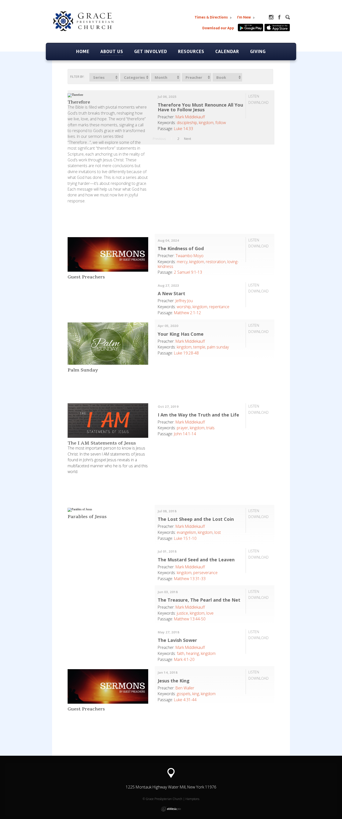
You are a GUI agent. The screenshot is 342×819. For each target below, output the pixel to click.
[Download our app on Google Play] (251, 30)
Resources (191, 52)
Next (187, 138)
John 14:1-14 (185, 434)
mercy (182, 261)
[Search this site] (287, 17)
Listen (253, 96)
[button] (104, 77)
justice (182, 613)
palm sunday (218, 347)
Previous (159, 138)
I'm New (244, 17)
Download (258, 102)
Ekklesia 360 (171, 808)
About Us (111, 52)
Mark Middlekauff (190, 117)
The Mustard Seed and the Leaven (196, 560)
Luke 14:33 (183, 128)
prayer (182, 428)
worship (184, 306)
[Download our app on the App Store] (277, 30)
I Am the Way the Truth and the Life (198, 415)
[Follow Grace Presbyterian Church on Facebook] (279, 17)
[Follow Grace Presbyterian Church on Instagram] (271, 17)
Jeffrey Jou (184, 300)
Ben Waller (185, 688)
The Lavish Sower (177, 640)
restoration (216, 261)
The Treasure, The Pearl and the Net (199, 600)
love (210, 613)
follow (220, 122)
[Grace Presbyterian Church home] (91, 26)
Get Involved (150, 52)
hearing (192, 653)
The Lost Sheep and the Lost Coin (196, 519)
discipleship (187, 122)
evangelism (186, 532)
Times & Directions (212, 17)
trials (210, 428)
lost (217, 532)
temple (199, 347)
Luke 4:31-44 (185, 699)
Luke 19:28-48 (186, 353)
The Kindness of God (181, 248)
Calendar (227, 52)
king (195, 693)
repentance (219, 306)
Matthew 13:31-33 (190, 578)
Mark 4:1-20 (184, 659)
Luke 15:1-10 (185, 538)
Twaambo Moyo (190, 255)
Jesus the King (174, 681)
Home (82, 52)
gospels (184, 693)
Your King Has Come (181, 334)
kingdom (206, 122)
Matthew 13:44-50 (190, 619)
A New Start (171, 293)
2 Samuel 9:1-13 (188, 272)
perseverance (205, 572)
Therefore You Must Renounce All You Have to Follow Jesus (200, 107)
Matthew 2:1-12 (187, 312)
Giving (258, 52)
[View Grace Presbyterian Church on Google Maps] (171, 773)
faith (180, 653)
